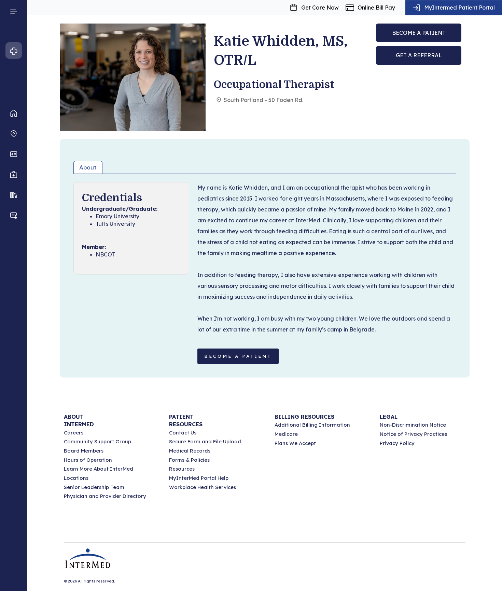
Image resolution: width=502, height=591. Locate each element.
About (88, 167)
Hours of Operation (88, 460)
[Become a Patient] (13, 215)
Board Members (83, 450)
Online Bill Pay (376, 7)
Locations (76, 478)
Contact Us (182, 432)
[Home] (13, 113)
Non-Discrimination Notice (413, 425)
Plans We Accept (295, 443)
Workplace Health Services (202, 487)
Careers (73, 432)
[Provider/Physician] (13, 154)
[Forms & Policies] (13, 195)
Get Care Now (320, 7)
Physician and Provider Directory (105, 496)
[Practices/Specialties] (13, 174)
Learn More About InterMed (98, 469)
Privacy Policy (397, 443)
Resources (182, 469)
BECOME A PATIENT (238, 356)
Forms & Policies (189, 460)
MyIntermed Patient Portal (459, 7)
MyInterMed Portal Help (198, 478)
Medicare (286, 434)
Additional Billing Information (312, 425)
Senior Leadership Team (94, 487)
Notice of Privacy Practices (413, 434)
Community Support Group (97, 441)
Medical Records (189, 450)
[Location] (13, 133)
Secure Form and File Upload (205, 441)
